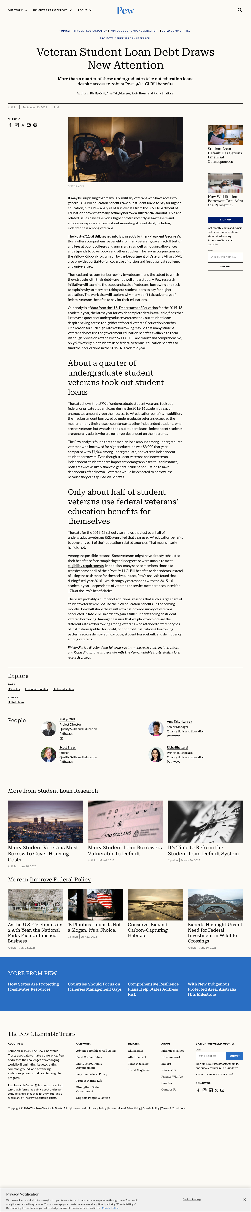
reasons (138, 599)
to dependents (160, 571)
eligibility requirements (86, 565)
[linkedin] (17, 124)
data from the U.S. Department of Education (124, 307)
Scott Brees (67, 747)
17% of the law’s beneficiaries (90, 591)
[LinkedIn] (210, 1090)
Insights (134, 1043)
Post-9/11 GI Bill (87, 236)
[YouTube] (222, 1090)
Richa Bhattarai (177, 747)
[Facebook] (198, 1090)
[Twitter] (216, 1090)
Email (210, 250)
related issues (78, 218)
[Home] (41, 1034)
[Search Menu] (240, 10)
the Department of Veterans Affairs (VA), (151, 256)
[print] (35, 124)
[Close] (244, 1199)
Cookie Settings (192, 1199)
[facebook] (10, 124)
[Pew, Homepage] (125, 10)
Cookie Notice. (110, 1207)
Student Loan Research (67, 791)
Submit (225, 266)
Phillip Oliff (67, 719)
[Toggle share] (240, 114)
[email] (28, 124)
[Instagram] (204, 1090)
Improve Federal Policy (60, 879)
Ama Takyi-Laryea (179, 721)
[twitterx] (22, 124)
